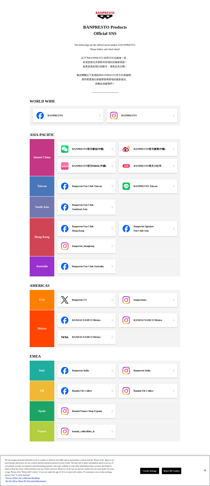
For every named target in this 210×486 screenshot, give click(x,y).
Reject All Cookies (172, 471)
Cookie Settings (150, 471)
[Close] (205, 470)
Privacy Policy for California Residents (23, 478)
